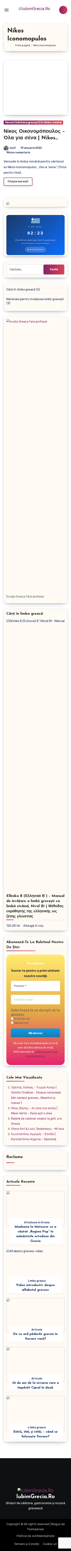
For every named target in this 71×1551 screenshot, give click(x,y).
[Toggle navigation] (6, 10)
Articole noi (21, 1018)
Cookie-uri (50, 1544)
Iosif (13, 148)
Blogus (56, 1524)
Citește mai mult (18, 181)
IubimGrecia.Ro (35, 1497)
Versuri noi (20, 1023)
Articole (36, 1329)
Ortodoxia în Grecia (37, 1222)
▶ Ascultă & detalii (35, 249)
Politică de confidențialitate (35, 1536)
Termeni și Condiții (26, 1544)
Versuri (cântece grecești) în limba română (33, 122)
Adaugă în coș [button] (33, 925)
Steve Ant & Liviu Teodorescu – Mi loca (37, 1129)
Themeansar (35, 1529)
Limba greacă (37, 1280)
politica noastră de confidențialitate (41, 1053)
